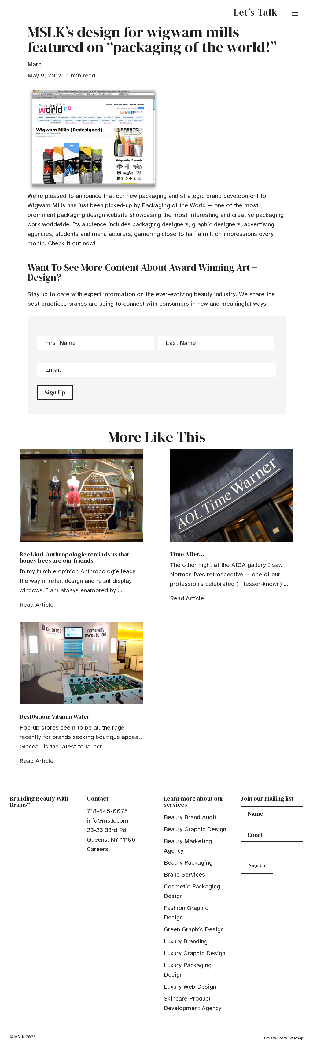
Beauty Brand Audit (190, 817)
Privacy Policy (275, 1038)
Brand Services (184, 874)
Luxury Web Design (190, 986)
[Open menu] (295, 12)
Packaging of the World (174, 205)
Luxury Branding (186, 941)
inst (118, 863)
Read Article (36, 605)
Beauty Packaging (188, 862)
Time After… (187, 554)
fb (89, 863)
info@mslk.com (107, 820)
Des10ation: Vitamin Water (55, 716)
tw (99, 863)
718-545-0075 (107, 811)
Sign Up (55, 392)
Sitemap (296, 1038)
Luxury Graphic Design (194, 953)
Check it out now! (71, 243)
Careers (97, 849)
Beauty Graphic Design (195, 829)
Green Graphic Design (194, 929)
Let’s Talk (256, 12)
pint (108, 863)
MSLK (32, 12)
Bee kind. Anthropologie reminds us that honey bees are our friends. (74, 557)
